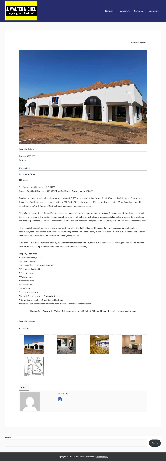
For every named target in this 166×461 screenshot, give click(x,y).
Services (138, 10)
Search (8, 437)
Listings (109, 10)
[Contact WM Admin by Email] (60, 399)
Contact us (152, 10)
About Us (125, 10)
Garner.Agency (102, 457)
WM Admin (63, 393)
